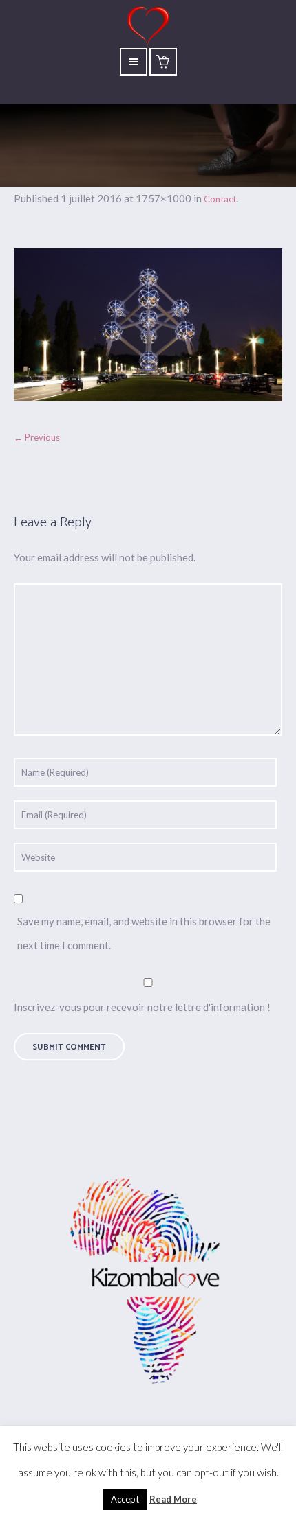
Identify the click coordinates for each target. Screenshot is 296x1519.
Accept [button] (125, 1499)
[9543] (148, 324)
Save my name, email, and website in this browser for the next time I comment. (144, 933)
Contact (220, 199)
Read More (173, 1499)
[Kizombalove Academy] (148, 1283)
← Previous (37, 437)
